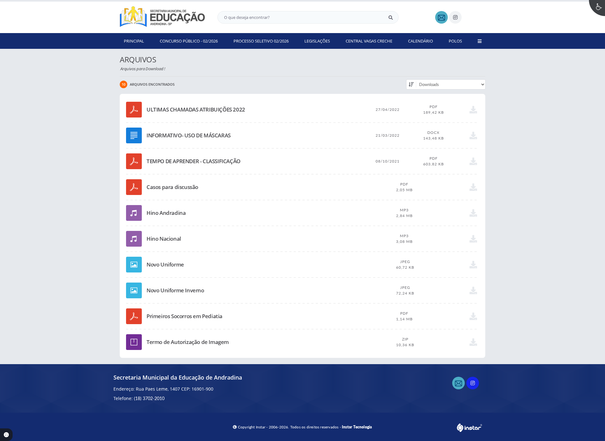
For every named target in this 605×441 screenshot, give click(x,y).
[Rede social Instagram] (473, 384)
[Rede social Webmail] (459, 384)
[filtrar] (411, 84)
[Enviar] (391, 17)
